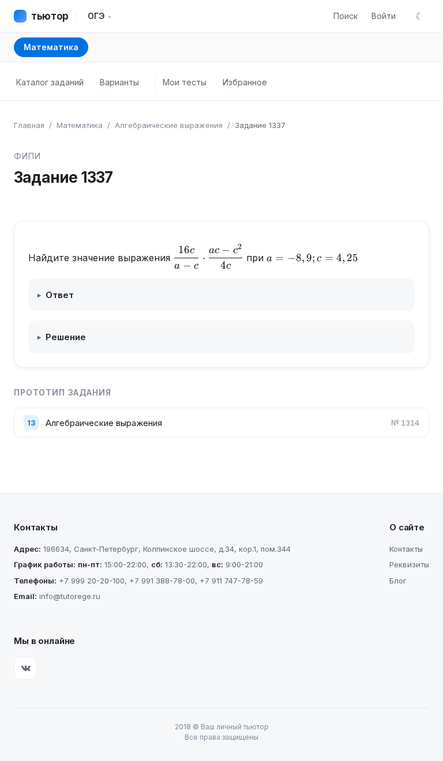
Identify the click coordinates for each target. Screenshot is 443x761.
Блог (398, 580)
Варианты (119, 82)
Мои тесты (185, 82)
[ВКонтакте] (25, 668)
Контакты (406, 548)
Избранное (245, 82)
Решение (61, 336)
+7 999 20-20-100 (92, 580)
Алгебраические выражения (169, 125)
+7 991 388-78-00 (162, 580)
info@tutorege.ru (69, 596)
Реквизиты (409, 564)
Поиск (345, 16)
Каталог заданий (50, 82)
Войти (383, 16)
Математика (51, 47)
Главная (29, 125)
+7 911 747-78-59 (231, 580)
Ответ (55, 294)
